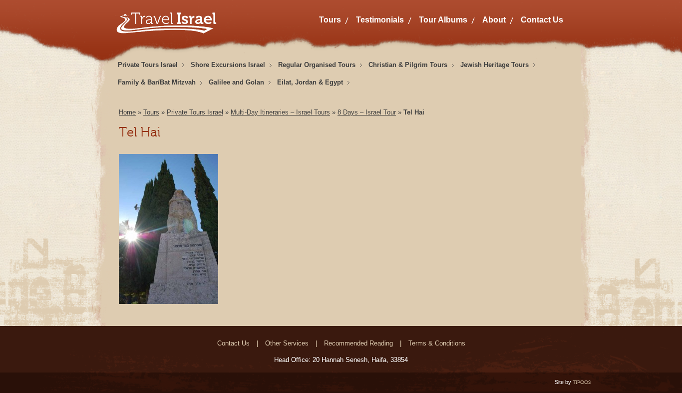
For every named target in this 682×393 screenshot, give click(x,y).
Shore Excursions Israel (228, 64)
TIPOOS (582, 382)
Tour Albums (443, 20)
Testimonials (380, 20)
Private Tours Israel (148, 64)
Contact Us (542, 20)
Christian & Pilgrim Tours (407, 64)
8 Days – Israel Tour (367, 112)
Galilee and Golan (236, 82)
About (494, 20)
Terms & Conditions (436, 343)
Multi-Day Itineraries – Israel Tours (280, 112)
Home (127, 112)
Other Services (287, 343)
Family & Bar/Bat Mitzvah (157, 82)
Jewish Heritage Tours (494, 64)
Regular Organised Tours (316, 64)
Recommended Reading (358, 343)
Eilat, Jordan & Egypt (310, 82)
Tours (330, 20)
